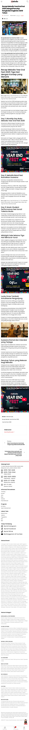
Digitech (11, 558)
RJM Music (7, 591)
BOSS (6, 551)
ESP (23, 563)
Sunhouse (3, 599)
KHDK (15, 576)
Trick (26, 602)
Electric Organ (4, 618)
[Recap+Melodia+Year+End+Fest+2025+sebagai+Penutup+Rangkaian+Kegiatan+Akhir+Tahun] (4, 19)
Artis (2, 495)
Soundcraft (12, 597)
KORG (6, 577)
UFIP (20, 604)
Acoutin (11, 544)
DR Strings (21, 558)
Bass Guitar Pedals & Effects (17, 671)
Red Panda (22, 589)
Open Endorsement (6, 508)
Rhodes (3, 591)
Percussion (6, 655)
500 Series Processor (12, 681)
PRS (18, 589)
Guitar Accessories (20, 688)
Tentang (3, 491)
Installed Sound (4, 628)
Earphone (25, 632)
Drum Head (12, 647)
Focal (7, 566)
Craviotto (3, 554)
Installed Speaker (5, 629)
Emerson (8, 563)
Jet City (21, 575)
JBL (18, 575)
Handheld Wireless (20, 705)
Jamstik (15, 575)
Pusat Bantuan (4, 500)
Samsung (13, 594)
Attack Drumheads (21, 547)
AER (21, 544)
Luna (2, 580)
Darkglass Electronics (22, 555)
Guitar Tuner (20, 691)
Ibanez (2, 573)
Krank (10, 577)
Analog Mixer (19, 629)
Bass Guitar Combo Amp (20, 668)
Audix (2, 548)
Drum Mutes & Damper (18, 649)
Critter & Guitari (17, 554)
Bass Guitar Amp (23, 667)
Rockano (20, 591)
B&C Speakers (24, 548)
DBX (13, 557)
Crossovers (3, 635)
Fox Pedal (21, 566)
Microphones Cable (18, 659)
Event (22, 15)
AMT (19, 545)
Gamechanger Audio (22, 567)
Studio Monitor (17, 683)
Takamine (20, 599)
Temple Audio (16, 602)
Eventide (3, 564)
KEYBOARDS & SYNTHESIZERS (8, 616)
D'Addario (8, 555)
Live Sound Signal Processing (18, 634)
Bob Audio (18, 550)
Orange (14, 586)
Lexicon (9, 579)
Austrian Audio (7, 548)
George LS (3, 569)
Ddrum (16, 557)
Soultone (7, 597)
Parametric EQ (9, 683)
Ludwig (24, 579)
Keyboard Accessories (19, 618)
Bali (2, 519)
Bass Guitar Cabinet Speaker (7, 668)
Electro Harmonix (17, 561)
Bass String (16, 667)
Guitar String (14, 691)
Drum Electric (10, 652)
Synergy (15, 599)
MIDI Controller (10, 620)
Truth (8, 604)
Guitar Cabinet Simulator (16, 692)
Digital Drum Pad (18, 652)
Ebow (25, 560)
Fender (17, 564)
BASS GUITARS (4, 664)
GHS (8, 569)
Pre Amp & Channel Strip (12, 679)
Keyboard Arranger (15, 619)
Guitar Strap (7, 691)
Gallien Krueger (12, 567)
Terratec (22, 602)
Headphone (21, 677)
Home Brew (3, 572)
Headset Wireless (5, 707)
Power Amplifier (8, 631)
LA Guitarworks (23, 577)
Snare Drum (3, 652)
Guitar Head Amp (23, 694)
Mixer (3, 631)
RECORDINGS (4, 674)
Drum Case (20, 646)
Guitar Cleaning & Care (12, 689)
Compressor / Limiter (22, 681)
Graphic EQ (9, 635)
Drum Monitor (9, 653)
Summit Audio (20, 598)
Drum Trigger (7, 650)
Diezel (7, 558)
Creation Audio (9, 554)
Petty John (8, 588)
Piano (16, 620)
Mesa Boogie (22, 582)
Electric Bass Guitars (5, 671)
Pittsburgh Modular (20, 588)
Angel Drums (24, 545)
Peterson (3, 588)
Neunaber (22, 585)
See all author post (9, 432)
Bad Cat (3, 550)
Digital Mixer (25, 629)
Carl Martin (12, 551)
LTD (21, 579)
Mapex (15, 580)
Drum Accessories (13, 646)
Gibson (11, 569)
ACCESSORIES (4, 657)
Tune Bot (12, 604)
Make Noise (6, 580)
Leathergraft (4, 579)
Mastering (3, 683)
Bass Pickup (10, 667)
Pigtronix (13, 588)
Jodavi (2, 576)
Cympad (3, 555)
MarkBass (20, 580)
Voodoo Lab (23, 605)
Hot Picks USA (10, 572)
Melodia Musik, (9, 416)
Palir (18, 586)
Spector (25, 597)
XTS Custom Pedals (21, 607)
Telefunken (9, 602)
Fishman (21, 564)
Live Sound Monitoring (17, 632)
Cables (2, 659)
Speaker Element (17, 631)
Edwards (6, 561)
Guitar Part (21, 689)
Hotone (16, 572)
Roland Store (4, 513)
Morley (7, 585)
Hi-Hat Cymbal (15, 644)
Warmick (8, 607)
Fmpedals (3, 566)
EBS (2, 561)
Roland (6, 592)
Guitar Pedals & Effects (12, 695)
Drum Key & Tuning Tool (21, 647)
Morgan (3, 585)
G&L (7, 567)
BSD (2, 520)
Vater (6, 605)
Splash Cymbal (4, 646)
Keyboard (10, 618)
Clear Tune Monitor (15, 553)
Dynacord (16, 560)
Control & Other (12, 628)
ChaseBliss (3, 553)
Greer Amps (18, 570)
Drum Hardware (16, 653)
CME (22, 553)
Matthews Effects (5, 582)
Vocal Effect (21, 704)
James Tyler (9, 575)
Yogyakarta (4, 517)
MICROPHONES (4, 699)
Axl (19, 548)
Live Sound (12, 629)
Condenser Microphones (7, 701)
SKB (10, 595)
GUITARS (3, 686)
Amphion (15, 545)
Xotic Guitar (13, 607)
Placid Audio (4, 589)
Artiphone (11, 547)
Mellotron (15, 582)
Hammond (24, 570)
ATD (15, 547)
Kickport (19, 576)
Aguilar (24, 544)
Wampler (3, 607)
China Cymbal (18, 643)
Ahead (2, 545)
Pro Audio (15, 635)
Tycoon (16, 604)
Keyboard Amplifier (5, 619)
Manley (12, 580)
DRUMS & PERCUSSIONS (7, 641)
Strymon (15, 598)
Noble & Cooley (4, 586)
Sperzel (3, 598)
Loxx (18, 579)
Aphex (6, 547)
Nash (18, 585)
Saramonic (18, 594)
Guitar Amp (7, 692)
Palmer (21, 586)
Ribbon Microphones (22, 702)
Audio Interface (4, 676)
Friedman (3, 567)
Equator (19, 563)
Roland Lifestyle (12, 592)
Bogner (23, 550)
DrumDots (8, 560)
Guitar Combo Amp (14, 694)
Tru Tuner (4, 604)
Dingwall (16, 558)
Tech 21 (19, 601)
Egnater (10, 561)
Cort (24, 553)
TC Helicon (8, 601)
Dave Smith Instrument (6, 557)
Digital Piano (21, 620)
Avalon (13, 548)
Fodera (16, 566)
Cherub (8, 553)
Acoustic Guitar (4, 688)
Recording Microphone (13, 680)
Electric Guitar (12, 688)
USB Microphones (14, 704)
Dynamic (21, 560)
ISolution (7, 573)
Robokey (15, 591)
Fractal (25, 566)
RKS (12, 591)
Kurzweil (14, 577)
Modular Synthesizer (15, 622)
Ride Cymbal (22, 644)
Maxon (11, 582)
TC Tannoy (14, 601)
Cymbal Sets (8, 644)
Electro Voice (24, 561)
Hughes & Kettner (22, 572)
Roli (17, 592)
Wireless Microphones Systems (8, 705)
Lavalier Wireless (14, 707)
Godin (18, 569)
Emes (12, 563)
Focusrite (12, 566)
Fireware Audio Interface (14, 676)
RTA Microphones (5, 704)
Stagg (10, 598)
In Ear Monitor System (6, 634)
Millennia (5, 583)
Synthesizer (7, 622)
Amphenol (10, 545)
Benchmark (12, 550)
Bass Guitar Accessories (6, 665)
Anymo (2, 547)
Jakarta (3, 515)
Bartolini (7, 550)
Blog (2, 497)
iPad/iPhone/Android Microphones (9, 702)
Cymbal (12, 643)
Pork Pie (9, 589)
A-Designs (3, 544)
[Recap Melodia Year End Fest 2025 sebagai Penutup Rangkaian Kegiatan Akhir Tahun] (2, 19)
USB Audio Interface (13, 677)
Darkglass (13, 555)
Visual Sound (16, 605)
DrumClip (3, 560)
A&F (7, 544)
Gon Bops (23, 569)
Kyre (18, 577)
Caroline (18, 551)
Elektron (3, 563)
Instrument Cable (9, 659)
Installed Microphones (22, 628)
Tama (24, 599)
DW (12, 560)
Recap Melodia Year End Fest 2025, (10, 419)
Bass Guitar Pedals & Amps (18, 670)
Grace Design (4, 570)
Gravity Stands (11, 570)
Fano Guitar (12, 564)
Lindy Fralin (14, 579)
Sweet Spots (9, 599)
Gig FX (14, 569)
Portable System (10, 637)
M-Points (3, 506)
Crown (23, 554)
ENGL (15, 563)
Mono (19, 583)
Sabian (2, 594)
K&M (12, 576)
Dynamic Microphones (18, 701)
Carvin (22, 551)
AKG (6, 545)
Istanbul (11, 573)
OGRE (10, 586)
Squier (6, 598)
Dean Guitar (21, 557)
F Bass (7, 564)
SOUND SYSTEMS (5, 626)
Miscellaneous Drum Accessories (18, 650)
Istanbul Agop (17, 573)
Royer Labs (21, 592)
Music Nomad (13, 585)
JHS (25, 575)
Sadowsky (7, 594)
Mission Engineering (12, 583)
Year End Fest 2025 (6, 422)
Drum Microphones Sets (6, 649)
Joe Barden (7, 576)
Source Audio (19, 597)
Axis (17, 548)
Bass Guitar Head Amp (6, 670)
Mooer (22, 583)
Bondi (2, 551)
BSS (9, 551)
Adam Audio (16, 544)
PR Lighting (14, 589)
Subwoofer (3, 637)
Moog (26, 583)
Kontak (2, 493)
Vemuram (10, 605)
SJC (8, 595)
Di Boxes (9, 632)
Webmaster (13, 15)
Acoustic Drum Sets (5, 643)
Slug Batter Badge (16, 595)
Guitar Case (3, 689)
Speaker (20, 635)
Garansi (3, 499)
